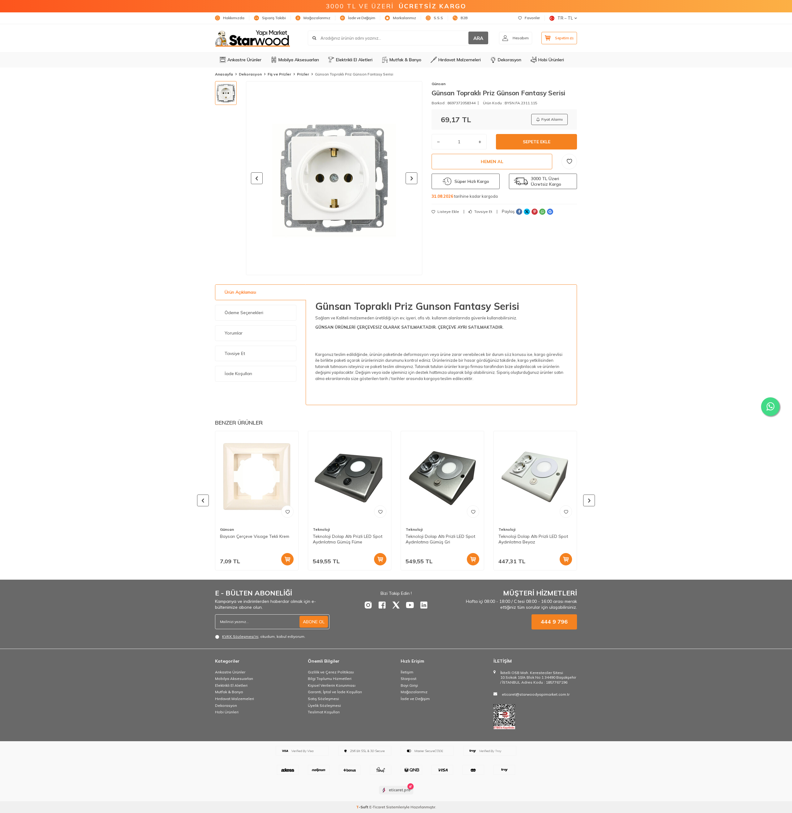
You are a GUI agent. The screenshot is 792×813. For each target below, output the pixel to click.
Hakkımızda (233, 17)
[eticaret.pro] (396, 795)
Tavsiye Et (482, 212)
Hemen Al (492, 161)
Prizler (303, 74)
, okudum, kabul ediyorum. (263, 636)
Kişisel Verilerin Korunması (331, 685)
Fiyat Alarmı (552, 119)
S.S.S (438, 17)
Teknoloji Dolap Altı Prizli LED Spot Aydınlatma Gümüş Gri (440, 539)
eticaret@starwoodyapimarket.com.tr (536, 694)
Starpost (408, 678)
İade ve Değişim (361, 17)
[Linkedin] (423, 605)
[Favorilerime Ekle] (287, 511)
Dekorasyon (509, 60)
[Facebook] (382, 605)
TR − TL (565, 17)
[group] (334, 178)
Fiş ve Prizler (279, 74)
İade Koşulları (238, 373)
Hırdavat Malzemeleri (459, 60)
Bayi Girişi (409, 685)
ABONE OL (314, 622)
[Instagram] (368, 605)
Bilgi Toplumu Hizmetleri (329, 678)
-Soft (362, 807)
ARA (478, 38)
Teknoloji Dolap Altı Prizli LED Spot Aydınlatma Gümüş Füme (347, 539)
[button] (257, 178)
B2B (464, 17)
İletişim (407, 672)
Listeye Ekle (448, 212)
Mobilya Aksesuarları (298, 60)
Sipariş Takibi (274, 17)
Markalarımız (404, 17)
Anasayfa (224, 74)
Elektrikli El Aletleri (354, 60)
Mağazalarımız (316, 17)
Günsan (439, 83)
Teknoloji (321, 529)
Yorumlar (234, 333)
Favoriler (532, 17)
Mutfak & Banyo (405, 60)
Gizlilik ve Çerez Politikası (331, 672)
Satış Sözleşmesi (323, 698)
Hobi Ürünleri (551, 60)
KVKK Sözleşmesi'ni (240, 636)
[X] (396, 605)
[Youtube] (410, 605)
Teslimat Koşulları (324, 712)
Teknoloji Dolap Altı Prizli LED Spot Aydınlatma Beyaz (533, 539)
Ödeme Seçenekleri (244, 312)
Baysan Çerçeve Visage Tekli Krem (254, 536)
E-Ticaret (377, 807)
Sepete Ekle (536, 142)
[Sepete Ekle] (287, 559)
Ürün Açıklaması (240, 292)
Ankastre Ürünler (244, 60)
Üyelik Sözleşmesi (324, 705)
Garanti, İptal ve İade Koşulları (335, 692)
